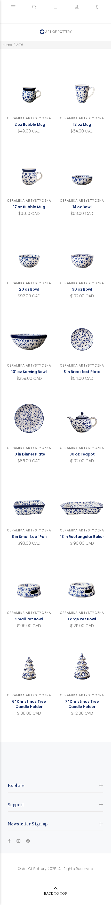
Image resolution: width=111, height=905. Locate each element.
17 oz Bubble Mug (29, 206)
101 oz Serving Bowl (29, 371)
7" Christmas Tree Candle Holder (82, 704)
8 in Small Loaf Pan (29, 536)
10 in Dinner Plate (29, 454)
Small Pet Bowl (29, 619)
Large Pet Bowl (82, 619)
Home (7, 45)
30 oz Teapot (82, 454)
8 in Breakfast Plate (82, 371)
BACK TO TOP (55, 894)
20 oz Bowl (29, 289)
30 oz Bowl (82, 289)
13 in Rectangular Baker (82, 536)
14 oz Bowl (82, 206)
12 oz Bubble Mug (29, 124)
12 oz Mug (82, 124)
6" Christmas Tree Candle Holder (29, 704)
